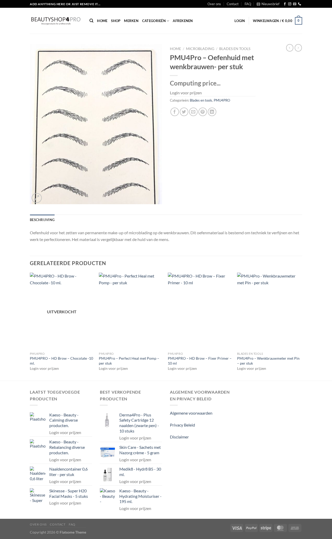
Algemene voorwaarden (191, 412)
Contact (233, 4)
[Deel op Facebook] (174, 112)
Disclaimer (179, 436)
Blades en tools (234, 49)
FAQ (248, 4)
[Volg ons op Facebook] (284, 4)
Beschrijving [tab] (42, 220)
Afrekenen (183, 21)
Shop (115, 21)
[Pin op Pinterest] (202, 112)
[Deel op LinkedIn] (212, 112)
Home (102, 21)
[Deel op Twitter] (184, 112)
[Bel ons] (299, 4)
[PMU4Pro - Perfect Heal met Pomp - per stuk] (131, 311)
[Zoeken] (91, 21)
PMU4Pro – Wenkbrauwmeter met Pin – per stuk (268, 360)
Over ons (214, 4)
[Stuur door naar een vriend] (193, 112)
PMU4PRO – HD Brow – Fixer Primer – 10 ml (200, 360)
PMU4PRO (222, 100)
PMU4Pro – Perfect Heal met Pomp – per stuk (129, 360)
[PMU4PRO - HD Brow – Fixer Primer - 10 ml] (200, 311)
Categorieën (154, 21)
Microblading (200, 49)
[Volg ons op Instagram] (289, 4)
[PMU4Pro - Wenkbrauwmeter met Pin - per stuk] (269, 311)
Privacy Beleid (182, 424)
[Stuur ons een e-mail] (294, 4)
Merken (131, 21)
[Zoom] (37, 198)
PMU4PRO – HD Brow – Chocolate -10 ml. (61, 360)
